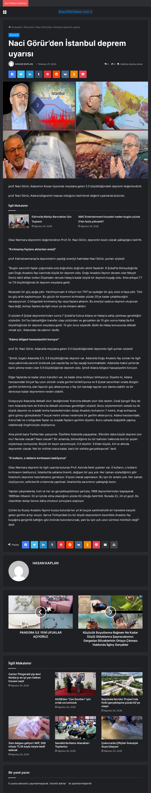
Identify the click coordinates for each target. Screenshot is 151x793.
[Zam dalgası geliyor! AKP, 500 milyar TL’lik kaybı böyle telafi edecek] (29, 727)
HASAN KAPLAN (24, 64)
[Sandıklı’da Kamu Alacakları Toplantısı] (75, 727)
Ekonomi (29, 27)
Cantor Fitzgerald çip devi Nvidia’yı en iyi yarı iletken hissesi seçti (24, 677)
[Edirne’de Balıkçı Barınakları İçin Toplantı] (19, 221)
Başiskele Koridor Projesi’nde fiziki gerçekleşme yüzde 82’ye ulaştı (120, 703)
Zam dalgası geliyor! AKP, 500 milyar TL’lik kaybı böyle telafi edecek (27, 746)
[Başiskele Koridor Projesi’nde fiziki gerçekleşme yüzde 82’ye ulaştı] (122, 684)
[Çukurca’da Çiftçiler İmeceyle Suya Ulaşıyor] (122, 727)
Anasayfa (16, 27)
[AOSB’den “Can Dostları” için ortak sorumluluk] (75, 684)
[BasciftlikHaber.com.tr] (75, 11)
